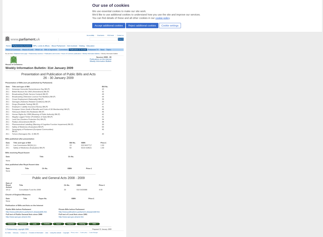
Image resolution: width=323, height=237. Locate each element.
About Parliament (58, 46)
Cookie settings (170, 25)
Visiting (82, 46)
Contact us (120, 35)
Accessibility (90, 35)
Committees (63, 50)
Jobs (46, 232)
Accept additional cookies (109, 25)
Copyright (66, 232)
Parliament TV (93, 50)
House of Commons (13, 50)
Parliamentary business (22, 46)
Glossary (16, 232)
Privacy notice (74, 232)
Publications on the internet (100, 59)
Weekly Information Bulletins (91, 53)
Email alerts (100, 35)
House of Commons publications (71, 53)
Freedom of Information (36, 232)
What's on (39, 50)
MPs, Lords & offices (41, 46)
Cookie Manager (93, 232)
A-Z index (8, 232)
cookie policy (162, 18)
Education (91, 46)
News (102, 50)
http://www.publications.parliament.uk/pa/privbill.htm (79, 212)
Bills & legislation (50, 50)
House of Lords (27, 50)
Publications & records (78, 50)
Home (8, 46)
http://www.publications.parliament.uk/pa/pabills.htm (26, 212)
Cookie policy (83, 232)
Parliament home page (20, 53)
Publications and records (52, 53)
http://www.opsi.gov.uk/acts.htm (18, 217)
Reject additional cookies (142, 25)
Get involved (72, 46)
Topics (108, 50)
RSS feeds (110, 35)
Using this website (55, 232)
